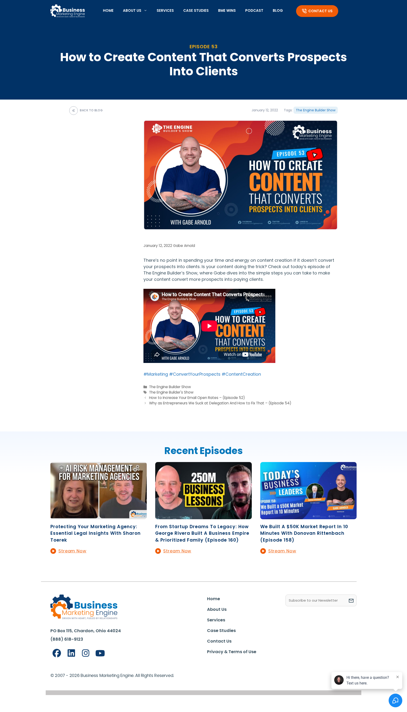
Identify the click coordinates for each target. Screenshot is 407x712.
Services (165, 10)
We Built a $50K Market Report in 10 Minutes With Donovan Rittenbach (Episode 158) (304, 533)
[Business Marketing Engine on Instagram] (85, 653)
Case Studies (196, 10)
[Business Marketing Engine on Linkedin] (71, 653)
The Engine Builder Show (315, 110)
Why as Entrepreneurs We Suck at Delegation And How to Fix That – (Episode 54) (220, 403)
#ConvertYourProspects (194, 374)
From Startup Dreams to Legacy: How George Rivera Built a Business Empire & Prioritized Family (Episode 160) (202, 533)
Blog (278, 10)
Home (108, 10)
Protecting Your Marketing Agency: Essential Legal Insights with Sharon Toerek (95, 533)
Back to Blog (91, 110)
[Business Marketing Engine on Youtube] (100, 653)
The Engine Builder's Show (171, 392)
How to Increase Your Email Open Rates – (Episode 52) (197, 397)
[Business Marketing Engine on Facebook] (56, 653)
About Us (132, 10)
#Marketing (155, 374)
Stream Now (72, 551)
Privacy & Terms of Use (231, 652)
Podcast (254, 10)
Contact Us (320, 10)
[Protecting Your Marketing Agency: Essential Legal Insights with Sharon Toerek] (98, 516)
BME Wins (227, 10)
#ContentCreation (241, 374)
